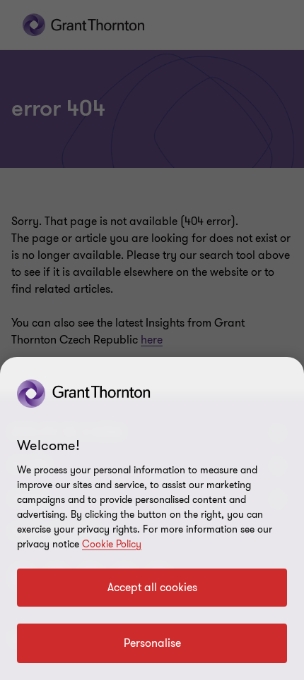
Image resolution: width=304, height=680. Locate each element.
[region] (152, 518)
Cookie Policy (111, 544)
